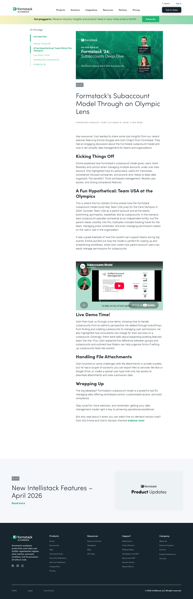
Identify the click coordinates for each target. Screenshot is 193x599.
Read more (18, 503)
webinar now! (136, 420)
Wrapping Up (39, 64)
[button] (60, 10)
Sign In (178, 3)
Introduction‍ (40, 36)
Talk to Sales (172, 9)
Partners (123, 9)
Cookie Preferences (167, 554)
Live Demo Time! (41, 55)
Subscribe (151, 18)
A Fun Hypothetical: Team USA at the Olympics (52, 49)
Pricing (136, 9)
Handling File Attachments (46, 59)
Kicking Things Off (42, 43)
